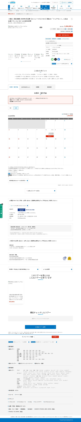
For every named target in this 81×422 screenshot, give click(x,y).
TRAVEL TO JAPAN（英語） (16, 411)
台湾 (24, 370)
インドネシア (31, 371)
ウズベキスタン (68, 371)
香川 (27, 357)
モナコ (28, 374)
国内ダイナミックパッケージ (25, 363)
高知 (33, 357)
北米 (18, 381)
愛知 (49, 353)
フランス (30, 373)
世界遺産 (59, 38)
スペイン (38, 373)
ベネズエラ (56, 383)
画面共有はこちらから (67, 416)
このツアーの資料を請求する (60, 63)
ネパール (41, 371)
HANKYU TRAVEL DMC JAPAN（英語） (45, 409)
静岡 (46, 353)
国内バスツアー (12, 363)
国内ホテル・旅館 (39, 363)
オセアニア (19, 387)
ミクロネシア (19, 386)
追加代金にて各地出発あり (66, 31)
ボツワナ (56, 380)
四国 (18, 357)
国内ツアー (11, 349)
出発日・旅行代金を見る (63, 35)
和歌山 (40, 354)
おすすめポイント (25, 87)
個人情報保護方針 (29, 416)
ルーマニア (37, 377)
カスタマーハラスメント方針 (39, 416)
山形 (36, 350)
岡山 (30, 356)
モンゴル (41, 370)
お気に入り (56, 2)
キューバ (30, 383)
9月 (10, 108)
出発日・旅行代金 (14, 87)
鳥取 (24, 356)
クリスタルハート (22, 401)
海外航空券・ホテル (13, 390)
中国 (37, 370)
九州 (18, 359)
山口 (36, 356)
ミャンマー (52, 371)
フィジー (53, 387)
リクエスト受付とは (13, 171)
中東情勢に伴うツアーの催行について (25, 13)
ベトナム (61, 370)
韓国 (34, 370)
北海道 (18, 349)
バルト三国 (44, 374)
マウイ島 (40, 384)
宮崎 (39, 359)
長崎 (30, 359)
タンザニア (65, 380)
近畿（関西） (19, 354)
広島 (33, 356)
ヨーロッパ (19, 373)
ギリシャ (58, 373)
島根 (27, 356)
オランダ (62, 373)
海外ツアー (11, 370)
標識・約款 (18, 416)
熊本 (33, 359)
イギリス (49, 373)
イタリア (25, 373)
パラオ (33, 386)
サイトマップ (60, 416)
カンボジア (67, 370)
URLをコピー (67, 59)
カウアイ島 (45, 384)
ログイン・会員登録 (67, 2)
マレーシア (53, 370)
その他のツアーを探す (40, 327)
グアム (24, 386)
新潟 (27, 353)
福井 (36, 353)
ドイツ (34, 373)
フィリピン (25, 371)
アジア (18, 370)
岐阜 (43, 353)
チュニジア (35, 380)
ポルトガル (44, 373)
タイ (57, 370)
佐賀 (27, 359)
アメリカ (25, 381)
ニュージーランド (34, 387)
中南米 (18, 383)
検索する (56, 336)
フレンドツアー (38, 401)
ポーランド (31, 377)
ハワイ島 (35, 384)
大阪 (30, 354)
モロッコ (30, 380)
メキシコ (25, 383)
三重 (52, 353)
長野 (39, 353)
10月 (16, 108)
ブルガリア (42, 377)
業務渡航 (23, 409)
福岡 (24, 359)
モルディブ (62, 371)
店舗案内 (48, 2)
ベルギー (67, 373)
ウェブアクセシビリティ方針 (51, 416)
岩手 (27, 350)
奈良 (33, 354)
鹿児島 (43, 359)
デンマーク (52, 374)
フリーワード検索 (28, 336)
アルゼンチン (39, 383)
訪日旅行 (30, 409)
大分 (36, 359)
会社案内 (12, 416)
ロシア (39, 374)
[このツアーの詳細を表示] (16, 292)
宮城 (30, 350)
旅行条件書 (23, 416)
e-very (30, 401)
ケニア (60, 380)
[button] (21, 61)
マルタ (24, 374)
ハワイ (18, 384)
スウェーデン (64, 374)
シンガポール (47, 370)
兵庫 (36, 354)
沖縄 (18, 360)
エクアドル (50, 383)
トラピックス (12, 401)
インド (37, 371)
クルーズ (11, 394)
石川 (33, 353)
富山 (30, 353)
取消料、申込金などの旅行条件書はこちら (19, 269)
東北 (18, 350)
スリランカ (46, 371)
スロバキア (25, 377)
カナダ (29, 381)
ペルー (34, 383)
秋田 (33, 350)
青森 (24, 350)
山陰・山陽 (19, 356)
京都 (27, 354)
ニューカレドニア (42, 387)
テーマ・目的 (18, 394)
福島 (39, 350)
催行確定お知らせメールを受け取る (17, 180)
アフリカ (18, 380)
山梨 (24, 353)
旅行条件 (49, 87)
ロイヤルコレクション (49, 401)
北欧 (48, 374)
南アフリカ (41, 380)
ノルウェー (58, 374)
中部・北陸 (19, 353)
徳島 (24, 357)
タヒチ (48, 387)
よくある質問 (43, 2)
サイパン (29, 386)
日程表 (37, 87)
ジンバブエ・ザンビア (48, 380)
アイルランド (33, 374)
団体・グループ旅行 (13, 409)
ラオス (57, 371)
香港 (27, 370)
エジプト (25, 380)
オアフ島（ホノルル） (27, 384)
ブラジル (45, 383)
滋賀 (24, 354)
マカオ (30, 370)
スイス (53, 373)
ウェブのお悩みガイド (35, 2)
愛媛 (30, 357)
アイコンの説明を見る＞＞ (51, 41)
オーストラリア (26, 387)
